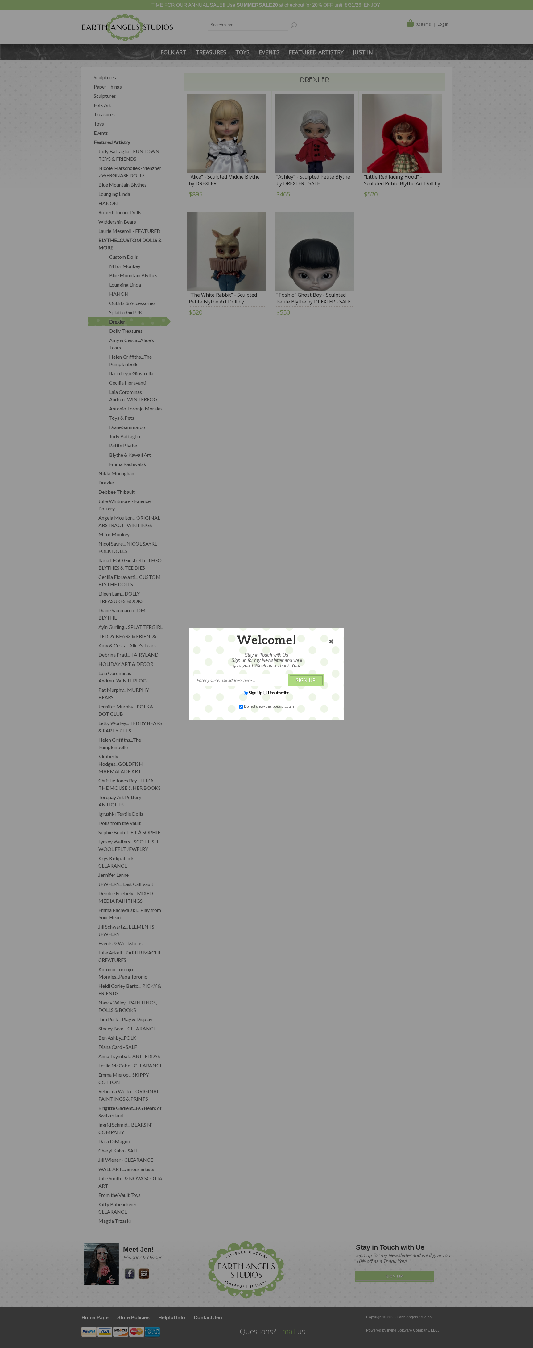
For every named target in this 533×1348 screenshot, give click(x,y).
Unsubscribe (278, 692)
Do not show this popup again (269, 706)
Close (331, 641)
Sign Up (255, 692)
